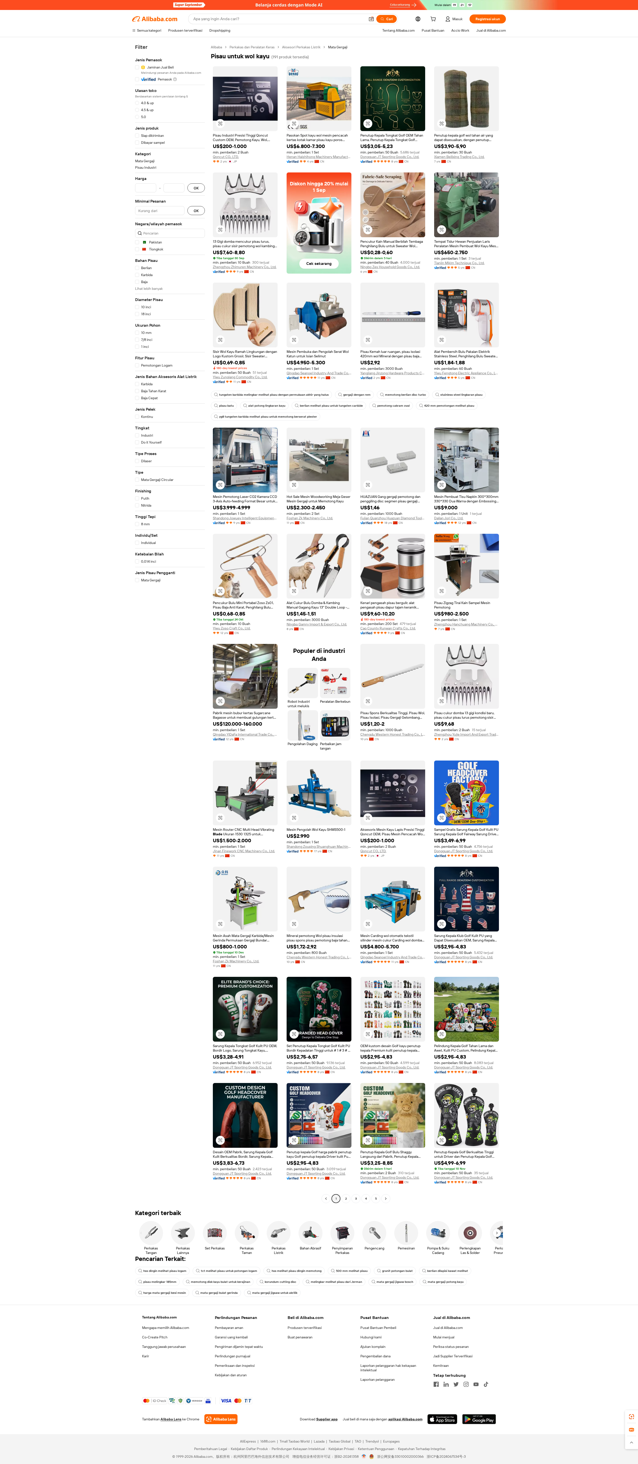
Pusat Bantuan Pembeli (378, 1328)
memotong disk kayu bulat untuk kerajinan (220, 1282)
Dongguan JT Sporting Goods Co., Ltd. (389, 157)
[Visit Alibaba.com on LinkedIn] (446, 1384)
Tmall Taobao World (295, 1441)
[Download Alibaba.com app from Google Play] (479, 1419)
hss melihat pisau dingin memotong (296, 1271)
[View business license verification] (364, 1456)
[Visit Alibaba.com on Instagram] (466, 1384)
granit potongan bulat (397, 1271)
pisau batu (226, 405)
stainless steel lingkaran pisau (461, 394)
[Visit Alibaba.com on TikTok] (486, 1384)
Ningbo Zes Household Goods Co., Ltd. (390, 267)
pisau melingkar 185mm (159, 1282)
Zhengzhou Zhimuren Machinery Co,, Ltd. (244, 267)
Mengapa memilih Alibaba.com (165, 1328)
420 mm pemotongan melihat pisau (449, 405)
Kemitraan (441, 1366)
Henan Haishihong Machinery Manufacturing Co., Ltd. (319, 157)
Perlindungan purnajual (232, 1356)
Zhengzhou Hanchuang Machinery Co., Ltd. (466, 624)
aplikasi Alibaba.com (405, 1419)
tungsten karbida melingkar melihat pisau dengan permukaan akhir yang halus (274, 394)
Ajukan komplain (373, 1347)
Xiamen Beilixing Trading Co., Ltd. (459, 157)
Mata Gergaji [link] (337, 47)
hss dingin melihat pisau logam (164, 1271)
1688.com (267, 1441)
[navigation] (170, 623)
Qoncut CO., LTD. (226, 157)
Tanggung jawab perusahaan (164, 1347)
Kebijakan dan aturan (231, 1375)
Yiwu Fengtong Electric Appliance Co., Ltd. (466, 373)
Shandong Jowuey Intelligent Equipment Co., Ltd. (245, 518)
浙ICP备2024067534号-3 (446, 1457)
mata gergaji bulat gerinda (219, 1293)
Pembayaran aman (229, 1328)
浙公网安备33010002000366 (400, 1457)
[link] (631, 1416)
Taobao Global (339, 1441)
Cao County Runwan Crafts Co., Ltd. (388, 628)
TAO (358, 1441)
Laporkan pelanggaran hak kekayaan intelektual (388, 1368)
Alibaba (216, 47)
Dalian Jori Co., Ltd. (448, 518)
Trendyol (372, 1441)
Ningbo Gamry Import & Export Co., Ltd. (317, 624)
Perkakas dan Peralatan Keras (252, 47)
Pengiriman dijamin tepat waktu (239, 1347)
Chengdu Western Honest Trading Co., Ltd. (392, 734)
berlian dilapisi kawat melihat (447, 1271)
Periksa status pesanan (451, 1347)
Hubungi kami (371, 1337)
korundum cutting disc (280, 1282)
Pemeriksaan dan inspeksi (235, 1366)
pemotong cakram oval (393, 405)
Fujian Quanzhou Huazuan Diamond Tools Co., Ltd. (392, 518)
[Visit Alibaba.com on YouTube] (476, 1384)
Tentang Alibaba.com (159, 1317)
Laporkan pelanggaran (377, 1380)
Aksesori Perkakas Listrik (301, 47)
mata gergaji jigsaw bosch (395, 1282)
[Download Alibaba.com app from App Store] (442, 1419)
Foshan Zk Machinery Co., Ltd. (310, 518)
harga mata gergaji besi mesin (164, 1293)
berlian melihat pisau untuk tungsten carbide (331, 405)
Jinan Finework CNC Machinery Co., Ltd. (244, 851)
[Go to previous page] (325, 1198)
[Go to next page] (385, 1198)
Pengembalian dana (375, 1356)
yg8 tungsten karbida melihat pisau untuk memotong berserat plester (268, 416)
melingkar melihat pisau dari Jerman (336, 1282)
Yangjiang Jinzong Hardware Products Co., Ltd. (392, 373)
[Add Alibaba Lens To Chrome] (221, 1419)
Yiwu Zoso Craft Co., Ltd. (231, 628)
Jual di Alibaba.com (448, 1328)
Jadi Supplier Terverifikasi (453, 1356)
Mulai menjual (443, 1337)
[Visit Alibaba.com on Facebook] (436, 1384)
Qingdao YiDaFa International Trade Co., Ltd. (245, 734)
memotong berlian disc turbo (405, 394)
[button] (371, 19)
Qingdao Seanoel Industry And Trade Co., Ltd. (319, 373)
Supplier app (327, 1419)
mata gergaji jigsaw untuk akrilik (274, 1293)
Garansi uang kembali (231, 1337)
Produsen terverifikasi (305, 1328)
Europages (391, 1441)
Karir (145, 1356)
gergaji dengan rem (357, 394)
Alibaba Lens (170, 1419)
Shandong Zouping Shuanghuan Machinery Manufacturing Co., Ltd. (319, 846)
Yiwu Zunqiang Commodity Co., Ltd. (240, 377)
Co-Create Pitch (154, 1337)
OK (196, 188)
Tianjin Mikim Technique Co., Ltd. (459, 263)
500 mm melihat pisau (352, 1271)
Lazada (319, 1441)
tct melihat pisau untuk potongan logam (229, 1271)
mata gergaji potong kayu (446, 1282)
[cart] (434, 20)
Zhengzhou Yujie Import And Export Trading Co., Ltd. (466, 734)
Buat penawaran (300, 1337)
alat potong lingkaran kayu (266, 405)
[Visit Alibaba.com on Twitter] (456, 1384)
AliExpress (248, 1441)
